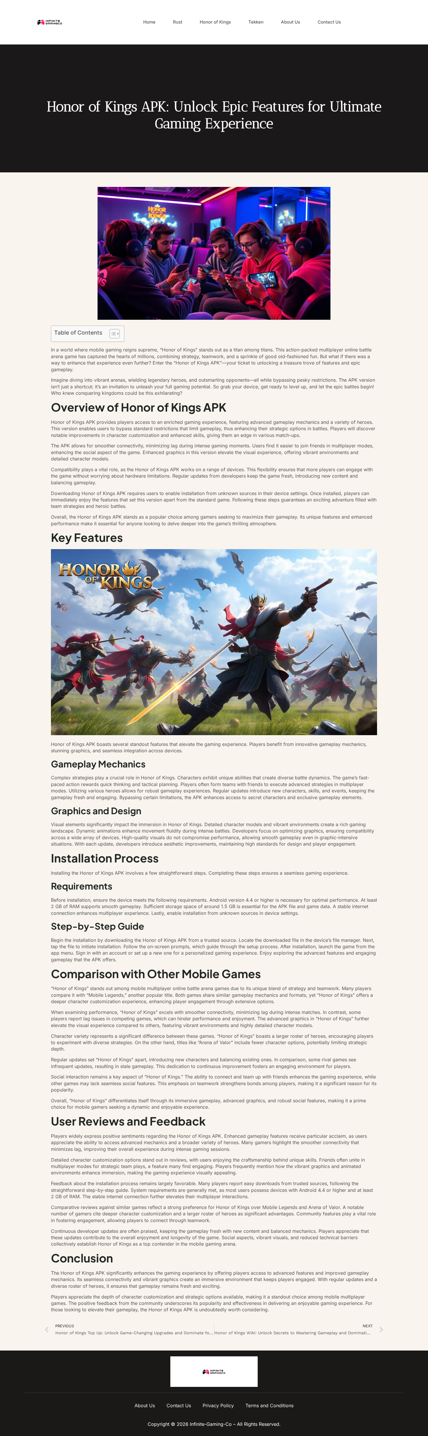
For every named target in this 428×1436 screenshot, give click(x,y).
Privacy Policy (218, 1405)
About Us (290, 22)
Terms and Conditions (269, 1405)
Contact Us (329, 22)
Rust (177, 22)
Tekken (255, 22)
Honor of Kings (215, 22)
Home (149, 22)
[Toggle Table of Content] (111, 334)
